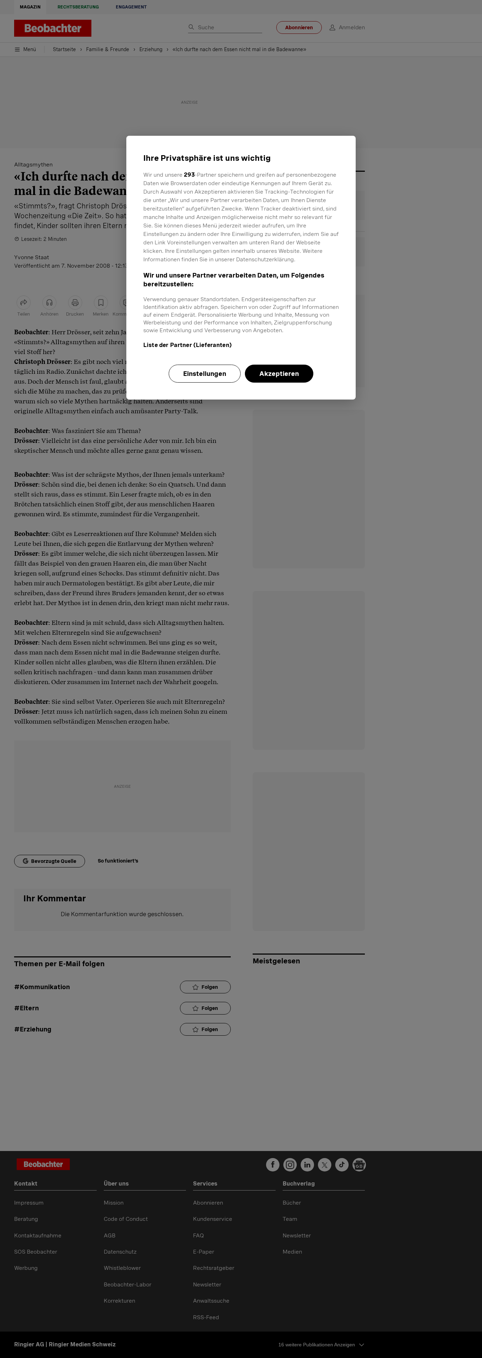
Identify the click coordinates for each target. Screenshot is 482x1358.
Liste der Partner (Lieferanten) (187, 345)
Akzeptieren (279, 373)
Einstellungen (204, 373)
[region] (241, 268)
